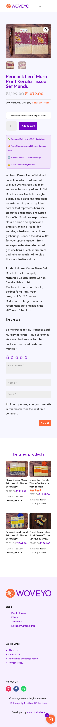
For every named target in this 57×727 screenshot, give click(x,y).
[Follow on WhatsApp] (23, 689)
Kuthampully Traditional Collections (28, 703)
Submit (45, 423)
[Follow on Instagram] (8, 689)
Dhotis (14, 617)
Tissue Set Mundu (40, 102)
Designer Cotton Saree (23, 625)
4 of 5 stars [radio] (21, 357)
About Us (13, 650)
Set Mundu (16, 621)
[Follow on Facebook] (16, 689)
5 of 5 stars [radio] (26, 357)
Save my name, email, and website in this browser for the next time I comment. (28, 408)
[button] (46, 29)
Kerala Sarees (18, 613)
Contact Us (14, 654)
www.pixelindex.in (36, 712)
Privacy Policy (16, 662)
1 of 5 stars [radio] (7, 357)
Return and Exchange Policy (23, 658)
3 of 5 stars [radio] (17, 357)
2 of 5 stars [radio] (12, 357)
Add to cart (28, 125)
